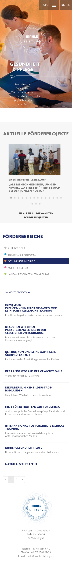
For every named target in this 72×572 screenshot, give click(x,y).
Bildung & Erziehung (22, 254)
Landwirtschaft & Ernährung (28, 274)
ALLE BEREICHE (16, 248)
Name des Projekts (16, 292)
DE (63, 4)
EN (68, 4)
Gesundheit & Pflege (21, 261)
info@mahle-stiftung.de (41, 556)
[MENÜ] (54, 5)
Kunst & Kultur (18, 267)
